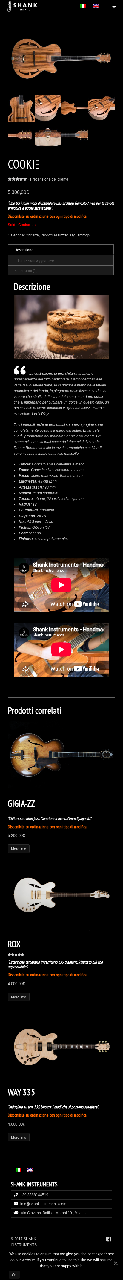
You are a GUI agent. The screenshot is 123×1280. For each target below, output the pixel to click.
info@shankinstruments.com (43, 1204)
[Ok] (116, 1263)
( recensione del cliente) (49, 178)
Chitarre (32, 234)
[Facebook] (108, 1239)
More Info (18, 848)
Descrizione (24, 250)
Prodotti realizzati (55, 234)
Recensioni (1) (26, 270)
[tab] (61, 249)
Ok (14, 1274)
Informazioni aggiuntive (34, 260)
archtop (83, 234)
